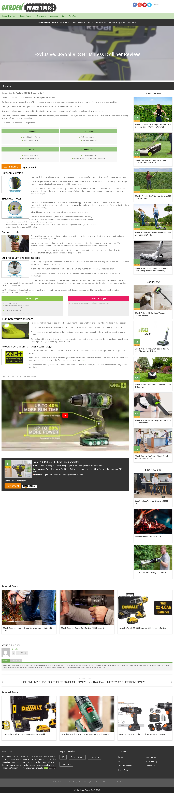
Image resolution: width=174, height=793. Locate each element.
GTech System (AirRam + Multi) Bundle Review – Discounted (152, 457)
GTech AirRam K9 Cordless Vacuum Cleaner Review (150, 314)
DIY (63, 757)
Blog (63, 16)
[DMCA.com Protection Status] (50, 768)
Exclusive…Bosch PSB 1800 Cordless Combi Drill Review (85, 734)
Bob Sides (15, 649)
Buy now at (13, 485)
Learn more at (11, 166)
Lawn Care (66, 764)
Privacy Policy (151, 761)
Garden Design (77, 757)
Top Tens (73, 16)
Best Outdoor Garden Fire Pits (148, 536)
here (48, 360)
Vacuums (54, 16)
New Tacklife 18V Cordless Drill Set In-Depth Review (142, 734)
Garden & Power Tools (85, 790)
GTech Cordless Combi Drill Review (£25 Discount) (83, 628)
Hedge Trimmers (9, 16)
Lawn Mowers (26, 16)
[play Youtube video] (65, 415)
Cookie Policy (73, 782)
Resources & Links (101, 782)
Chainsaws (41, 16)
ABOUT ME (6, 660)
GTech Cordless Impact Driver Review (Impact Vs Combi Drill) (27, 629)
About (120, 761)
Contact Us (150, 766)
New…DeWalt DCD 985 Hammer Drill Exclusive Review (142, 628)
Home (120, 757)
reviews (112, 782)
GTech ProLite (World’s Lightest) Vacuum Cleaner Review (153, 421)
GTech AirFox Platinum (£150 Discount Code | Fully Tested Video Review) (151, 269)
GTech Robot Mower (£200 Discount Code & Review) (153, 385)
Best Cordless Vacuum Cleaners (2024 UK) (151, 502)
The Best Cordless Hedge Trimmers (150, 572)
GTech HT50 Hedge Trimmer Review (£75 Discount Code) (153, 197)
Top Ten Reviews (122, 782)
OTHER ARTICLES (16, 660)
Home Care (94, 757)
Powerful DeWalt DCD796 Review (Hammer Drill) (24, 734)
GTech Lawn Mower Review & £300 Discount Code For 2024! (150, 161)
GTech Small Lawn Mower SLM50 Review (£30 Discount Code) (153, 233)
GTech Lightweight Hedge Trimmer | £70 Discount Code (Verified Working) (153, 125)
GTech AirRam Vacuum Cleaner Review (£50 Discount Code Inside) (152, 350)
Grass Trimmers (125, 766)
